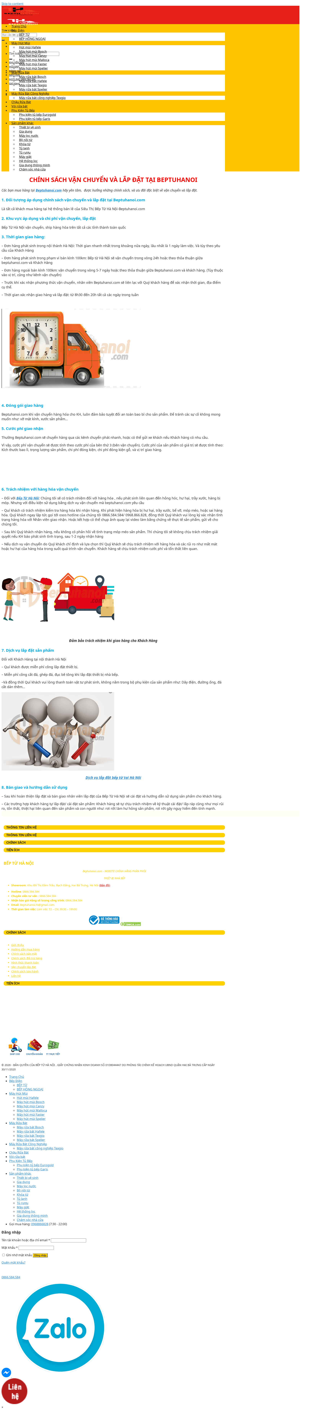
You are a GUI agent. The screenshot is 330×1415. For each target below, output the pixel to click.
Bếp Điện (17, 30)
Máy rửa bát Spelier (33, 89)
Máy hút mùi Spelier (33, 68)
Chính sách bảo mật (24, 954)
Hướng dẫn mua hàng (25, 949)
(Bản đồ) (104, 885)
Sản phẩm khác (22, 123)
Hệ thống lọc (28, 161)
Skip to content (12, 4)
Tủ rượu (25, 152)
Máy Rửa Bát (20, 72)
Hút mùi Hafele (30, 47)
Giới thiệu (17, 945)
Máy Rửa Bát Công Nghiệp (30, 93)
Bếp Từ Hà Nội (27, 498)
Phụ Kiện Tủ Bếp (23, 110)
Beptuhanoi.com (49, 190)
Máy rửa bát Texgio (33, 85)
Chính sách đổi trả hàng (26, 958)
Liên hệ (16, 976)
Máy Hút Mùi (20, 43)
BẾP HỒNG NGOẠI (32, 39)
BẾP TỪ (24, 35)
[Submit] (3, 40)
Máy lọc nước (28, 136)
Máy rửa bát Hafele (33, 81)
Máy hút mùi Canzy (33, 56)
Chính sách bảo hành (25, 971)
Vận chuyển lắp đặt (23, 967)
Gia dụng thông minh (34, 165)
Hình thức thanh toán (25, 962)
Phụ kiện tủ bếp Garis (34, 119)
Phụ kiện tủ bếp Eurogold (37, 115)
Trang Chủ (18, 26)
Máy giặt (25, 157)
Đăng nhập (40, 1255)
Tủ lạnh (24, 148)
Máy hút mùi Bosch (33, 51)
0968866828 (39, 1224)
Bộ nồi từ (25, 140)
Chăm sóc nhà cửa (32, 169)
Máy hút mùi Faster (33, 64)
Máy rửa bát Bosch (32, 77)
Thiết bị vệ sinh (30, 127)
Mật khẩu (10, 1247)
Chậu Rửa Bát (21, 102)
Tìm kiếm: (8, 30)
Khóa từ (25, 144)
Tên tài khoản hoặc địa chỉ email (26, 1240)
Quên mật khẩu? (13, 1262)
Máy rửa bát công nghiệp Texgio (42, 98)
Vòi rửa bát (19, 106)
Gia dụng (25, 131)
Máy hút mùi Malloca (34, 60)
